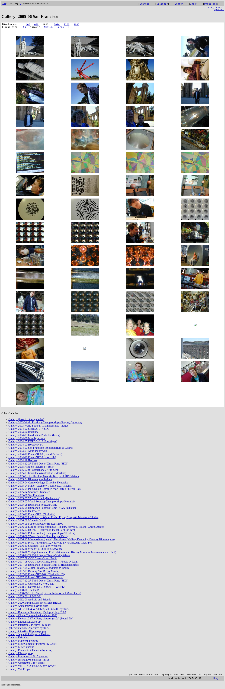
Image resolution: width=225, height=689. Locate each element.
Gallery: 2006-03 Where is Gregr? (27, 520)
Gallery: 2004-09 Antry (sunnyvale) (28, 450)
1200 (66, 24)
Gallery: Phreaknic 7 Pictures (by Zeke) (30, 650)
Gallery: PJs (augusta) (20, 653)
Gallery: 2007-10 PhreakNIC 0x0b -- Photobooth (35, 577)
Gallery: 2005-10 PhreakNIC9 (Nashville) (31, 514)
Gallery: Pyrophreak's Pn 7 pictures (28, 656)
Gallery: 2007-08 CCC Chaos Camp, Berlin (32, 558)
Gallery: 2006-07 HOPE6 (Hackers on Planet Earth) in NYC (42, 529)
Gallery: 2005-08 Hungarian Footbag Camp (32, 504)
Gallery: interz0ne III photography (27, 631)
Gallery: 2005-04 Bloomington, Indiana (30, 479)
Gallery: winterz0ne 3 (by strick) (26, 662)
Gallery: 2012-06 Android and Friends (29, 599)
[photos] (219, 9)
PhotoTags (210, 3)
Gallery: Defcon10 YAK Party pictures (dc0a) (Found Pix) (40, 618)
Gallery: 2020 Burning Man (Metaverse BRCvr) (35, 602)
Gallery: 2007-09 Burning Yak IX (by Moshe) (33, 571)
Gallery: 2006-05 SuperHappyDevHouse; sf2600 (35, 523)
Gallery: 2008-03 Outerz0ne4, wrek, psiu (31, 583)
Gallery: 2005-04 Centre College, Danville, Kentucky (38, 482)
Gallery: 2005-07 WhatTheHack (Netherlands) (34, 498)
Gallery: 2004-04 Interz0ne (23, 431)
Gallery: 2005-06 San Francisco (26, 495)
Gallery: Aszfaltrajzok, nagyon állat (28, 605)
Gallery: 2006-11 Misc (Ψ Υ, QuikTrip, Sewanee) (35, 548)
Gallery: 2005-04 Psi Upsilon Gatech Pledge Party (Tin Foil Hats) (44, 488)
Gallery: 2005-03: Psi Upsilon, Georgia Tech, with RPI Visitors (43, 476)
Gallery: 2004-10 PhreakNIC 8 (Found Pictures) (35, 454)
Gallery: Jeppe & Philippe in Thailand (29, 634)
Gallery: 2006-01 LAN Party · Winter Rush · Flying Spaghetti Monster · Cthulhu (53, 517)
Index (193, 3)
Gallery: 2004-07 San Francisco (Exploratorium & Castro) (40, 447)
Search (179, 3)
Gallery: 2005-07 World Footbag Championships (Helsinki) (41, 501)
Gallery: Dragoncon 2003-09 (24, 621)
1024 (57, 24)
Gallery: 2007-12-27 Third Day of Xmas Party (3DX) (38, 580)
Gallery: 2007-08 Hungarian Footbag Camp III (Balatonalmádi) (43, 564)
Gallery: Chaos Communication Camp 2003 (32, 615)
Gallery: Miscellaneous (21, 646)
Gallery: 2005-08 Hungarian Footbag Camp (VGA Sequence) (42, 507)
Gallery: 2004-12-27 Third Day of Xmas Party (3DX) (38, 463)
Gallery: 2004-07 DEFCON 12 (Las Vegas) (32, 441)
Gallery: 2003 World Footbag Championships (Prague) (38, 425)
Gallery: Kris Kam (18, 637)
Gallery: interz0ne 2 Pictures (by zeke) (29, 624)
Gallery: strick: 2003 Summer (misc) (28, 659)
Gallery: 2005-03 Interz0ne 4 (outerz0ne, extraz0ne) (37, 473)
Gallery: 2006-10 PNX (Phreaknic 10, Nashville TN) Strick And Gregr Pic (50, 542)
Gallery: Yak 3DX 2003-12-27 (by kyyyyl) (32, 665)
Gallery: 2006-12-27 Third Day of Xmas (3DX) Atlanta (39, 555)
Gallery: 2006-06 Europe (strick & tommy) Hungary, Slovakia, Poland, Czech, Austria (56, 526)
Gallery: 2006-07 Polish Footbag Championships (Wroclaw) (41, 533)
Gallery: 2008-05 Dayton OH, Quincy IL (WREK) (36, 586)
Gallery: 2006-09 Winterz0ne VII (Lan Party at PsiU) (38, 536)
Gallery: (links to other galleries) (26, 419)
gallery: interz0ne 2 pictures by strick (28, 627)
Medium (48, 27)
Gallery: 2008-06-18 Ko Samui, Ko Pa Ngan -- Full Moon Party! (44, 593)
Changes (144, 3)
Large (60, 27)
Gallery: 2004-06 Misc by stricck (26, 438)
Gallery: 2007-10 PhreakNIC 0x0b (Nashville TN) (36, 574)
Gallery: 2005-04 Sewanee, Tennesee (29, 491)
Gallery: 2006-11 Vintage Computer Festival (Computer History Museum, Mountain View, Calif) (62, 552)
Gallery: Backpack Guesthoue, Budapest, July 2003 (37, 612)
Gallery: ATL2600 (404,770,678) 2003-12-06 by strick (38, 608)
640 (36, 24)
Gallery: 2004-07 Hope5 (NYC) (26, 444)
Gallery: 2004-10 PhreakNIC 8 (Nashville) (32, 457)
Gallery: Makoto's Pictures (23, 640)
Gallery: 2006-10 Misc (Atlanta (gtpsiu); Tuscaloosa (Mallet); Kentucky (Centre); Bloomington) (61, 539)
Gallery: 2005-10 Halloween (24, 510)
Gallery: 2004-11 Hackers (22, 460)
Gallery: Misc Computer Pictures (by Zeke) (32, 643)
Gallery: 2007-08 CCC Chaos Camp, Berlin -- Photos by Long (43, 561)
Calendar (162, 3)
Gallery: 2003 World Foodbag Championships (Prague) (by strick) (45, 422)
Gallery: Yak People (19, 669)
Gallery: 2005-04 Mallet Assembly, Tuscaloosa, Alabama (40, 485)
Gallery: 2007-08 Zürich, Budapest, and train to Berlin (38, 567)
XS (24, 27)
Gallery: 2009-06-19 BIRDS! (24, 596)
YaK (4, 3)
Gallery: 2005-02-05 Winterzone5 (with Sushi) (34, 469)
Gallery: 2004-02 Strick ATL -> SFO (28, 428)
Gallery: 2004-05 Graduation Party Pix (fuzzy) (34, 435)
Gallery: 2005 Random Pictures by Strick (31, 466)
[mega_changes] (215, 7)
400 (28, 24)
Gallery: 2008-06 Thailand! (23, 590)
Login (217, 678)
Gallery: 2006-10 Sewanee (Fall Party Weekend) (35, 545)
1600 (76, 24)
